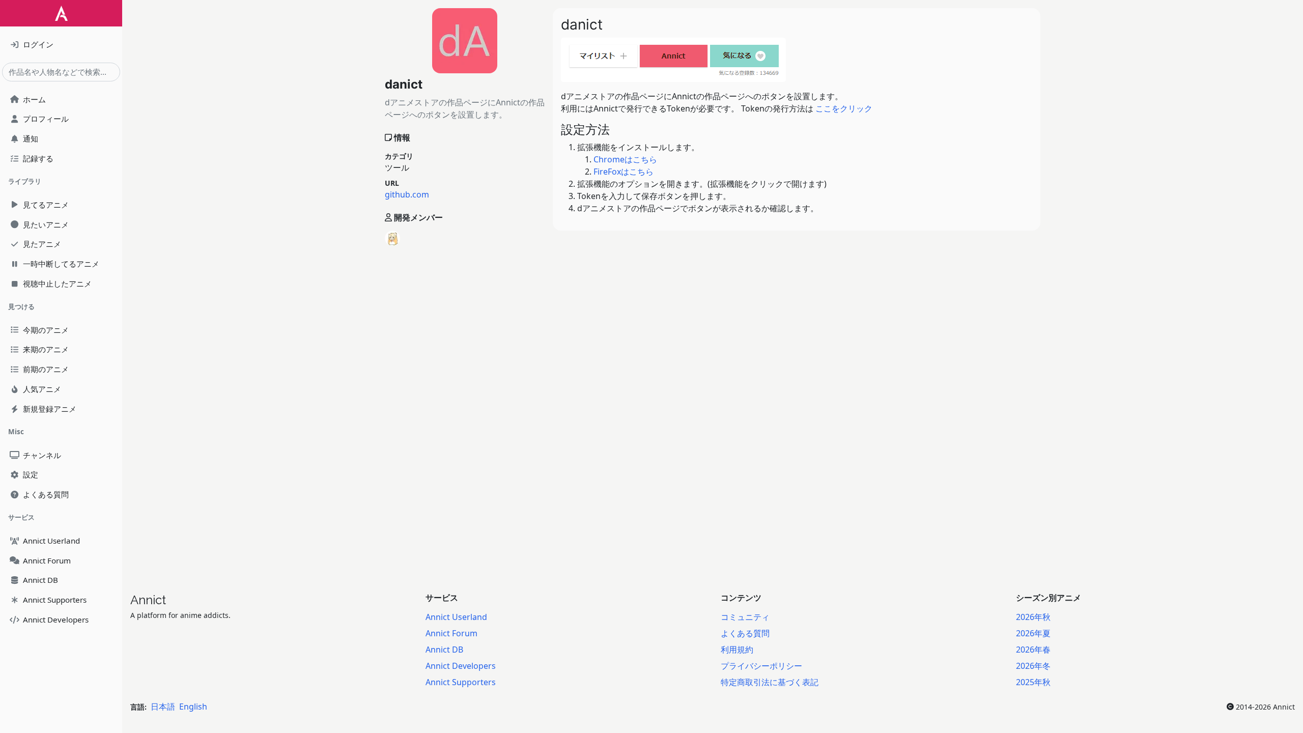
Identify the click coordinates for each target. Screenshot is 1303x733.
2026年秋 (1033, 617)
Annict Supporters (461, 682)
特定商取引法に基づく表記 (769, 682)
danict (403, 84)
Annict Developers (461, 665)
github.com (407, 194)
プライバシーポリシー (761, 665)
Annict (148, 600)
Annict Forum (451, 633)
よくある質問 (745, 633)
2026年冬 (1033, 665)
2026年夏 (1033, 633)
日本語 (163, 706)
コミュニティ (745, 617)
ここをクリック (843, 108)
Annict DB (444, 649)
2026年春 (1033, 649)
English (193, 706)
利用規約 (737, 649)
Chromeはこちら (625, 159)
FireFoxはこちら (623, 171)
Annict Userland (456, 617)
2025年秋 (1033, 682)
